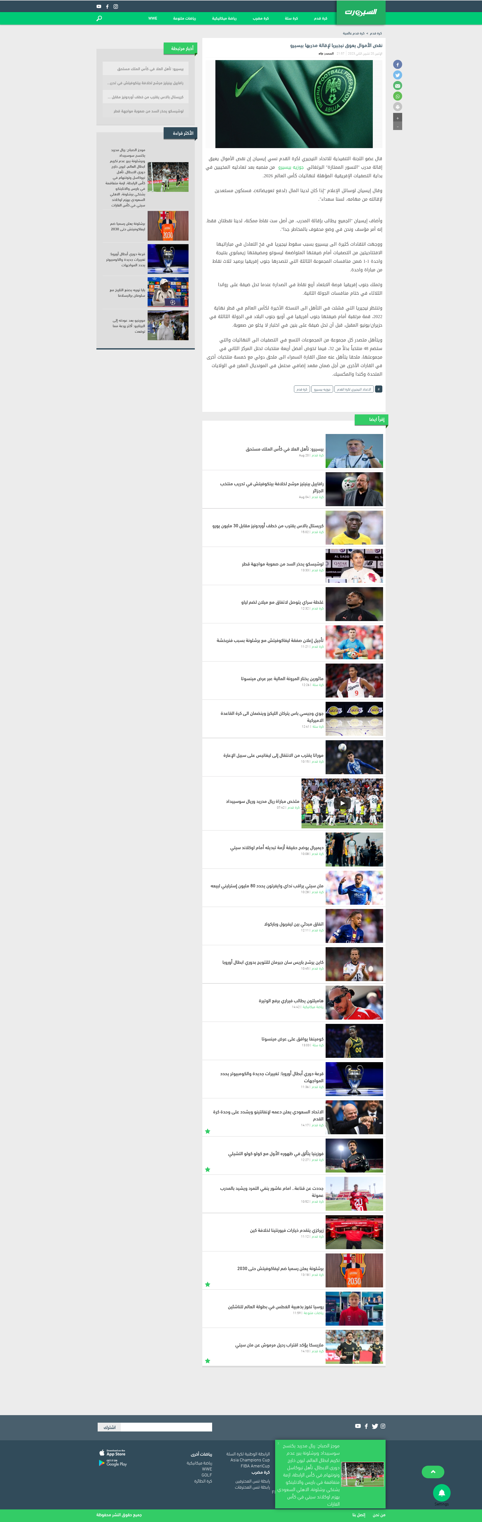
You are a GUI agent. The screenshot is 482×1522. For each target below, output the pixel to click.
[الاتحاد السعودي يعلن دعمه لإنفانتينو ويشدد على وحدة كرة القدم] (354, 1117)
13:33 (305, 569)
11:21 (305, 646)
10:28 (305, 891)
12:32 (305, 608)
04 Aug (304, 496)
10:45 (305, 968)
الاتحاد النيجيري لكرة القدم (354, 389)
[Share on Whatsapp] (397, 96)
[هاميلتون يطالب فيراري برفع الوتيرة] (354, 1003)
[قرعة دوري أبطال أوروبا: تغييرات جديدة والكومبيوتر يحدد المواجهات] (354, 1079)
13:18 (305, 1274)
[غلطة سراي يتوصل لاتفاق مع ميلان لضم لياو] (354, 604)
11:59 (297, 1312)
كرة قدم (320, 18)
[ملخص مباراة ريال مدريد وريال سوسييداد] (342, 803)
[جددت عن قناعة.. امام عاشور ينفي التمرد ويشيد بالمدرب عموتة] (354, 1194)
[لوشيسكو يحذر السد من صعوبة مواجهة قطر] (354, 566)
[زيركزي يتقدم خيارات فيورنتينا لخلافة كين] (354, 1232)
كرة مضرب (261, 18)
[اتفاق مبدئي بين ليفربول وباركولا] (354, 926)
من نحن (379, 1514)
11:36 (305, 1086)
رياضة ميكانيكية (224, 18)
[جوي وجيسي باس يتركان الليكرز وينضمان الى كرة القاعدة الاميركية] (354, 719)
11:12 (305, 1236)
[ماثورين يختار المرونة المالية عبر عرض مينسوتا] (354, 681)
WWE (152, 18)
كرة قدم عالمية (354, 32)
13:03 (306, 1044)
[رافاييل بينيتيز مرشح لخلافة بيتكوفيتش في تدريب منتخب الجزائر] (354, 489)
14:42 (296, 1006)
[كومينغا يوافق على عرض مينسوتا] (354, 1041)
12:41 (306, 726)
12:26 (306, 684)
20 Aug (304, 454)
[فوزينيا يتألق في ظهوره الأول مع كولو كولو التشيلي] (354, 1155)
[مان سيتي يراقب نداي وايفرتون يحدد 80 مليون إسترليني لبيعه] (354, 888)
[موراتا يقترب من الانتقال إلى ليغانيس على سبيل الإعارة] (354, 757)
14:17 (305, 1124)
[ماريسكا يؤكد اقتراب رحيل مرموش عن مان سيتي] (354, 1347)
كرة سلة (291, 18)
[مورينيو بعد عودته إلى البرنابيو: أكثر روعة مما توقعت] (168, 325)
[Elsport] (361, 13)
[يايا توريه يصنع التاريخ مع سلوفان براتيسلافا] (168, 292)
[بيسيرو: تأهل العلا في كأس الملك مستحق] (354, 451)
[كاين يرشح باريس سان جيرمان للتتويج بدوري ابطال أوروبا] (354, 964)
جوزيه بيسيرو (291, 167)
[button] (99, 18)
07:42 (281, 807)
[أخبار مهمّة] (207, 1131)
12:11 (305, 929)
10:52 (305, 1201)
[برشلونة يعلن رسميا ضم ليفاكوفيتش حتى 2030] (354, 1270)
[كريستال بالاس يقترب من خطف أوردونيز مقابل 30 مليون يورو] (354, 528)
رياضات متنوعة (184, 18)
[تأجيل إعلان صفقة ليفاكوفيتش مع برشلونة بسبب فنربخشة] (354, 642)
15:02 (305, 531)
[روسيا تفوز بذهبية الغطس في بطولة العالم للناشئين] (354, 1309)
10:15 (305, 761)
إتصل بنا (358, 1514)
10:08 (305, 853)
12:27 (305, 1159)
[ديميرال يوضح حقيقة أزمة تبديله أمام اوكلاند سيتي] (354, 849)
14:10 (305, 1350)
